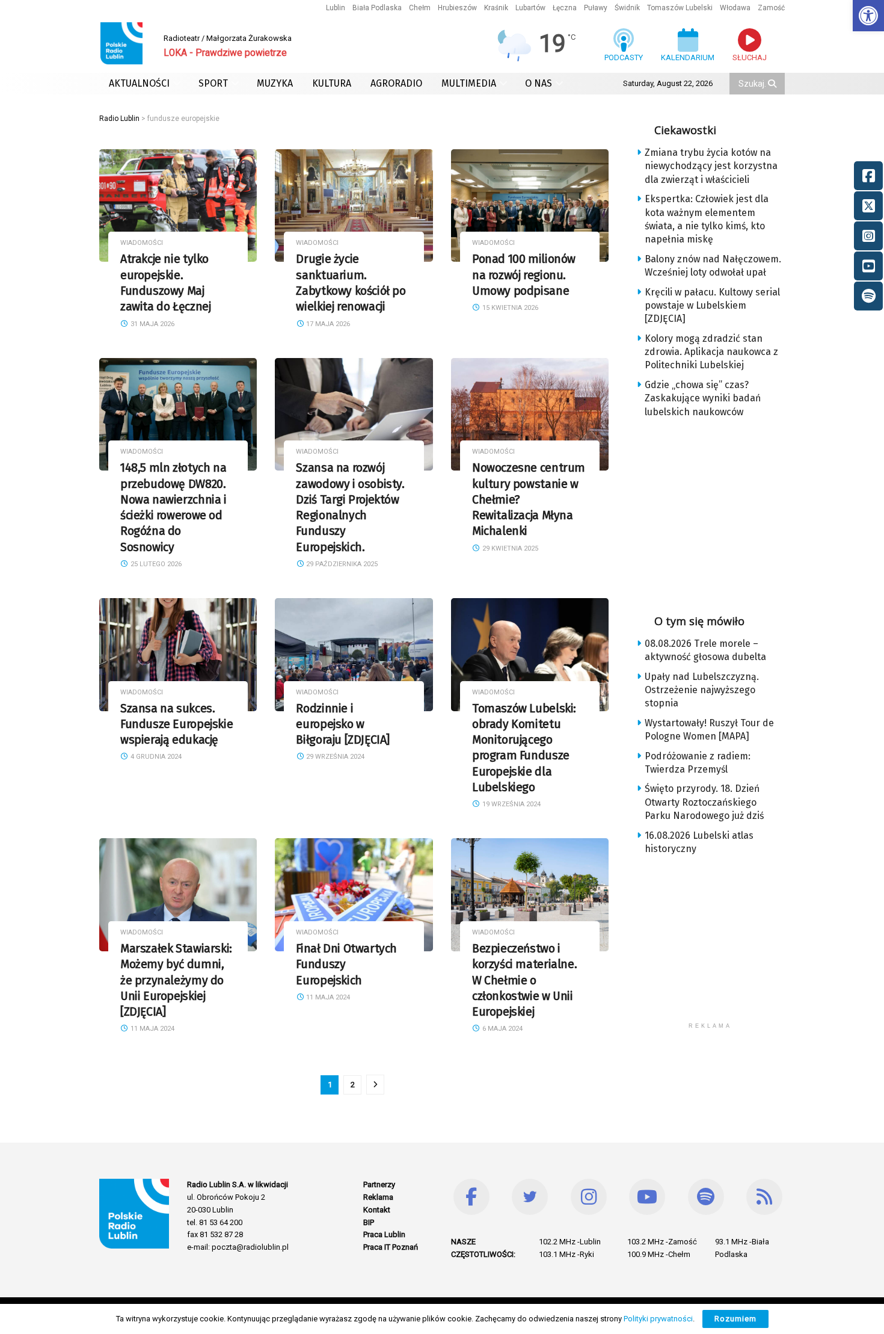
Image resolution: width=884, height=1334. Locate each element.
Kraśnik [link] (496, 8)
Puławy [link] (595, 8)
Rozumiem (735, 1318)
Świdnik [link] (627, 8)
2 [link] (353, 1084)
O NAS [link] (538, 83)
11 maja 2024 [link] (151, 1029)
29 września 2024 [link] (334, 757)
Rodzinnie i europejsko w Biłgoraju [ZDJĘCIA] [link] (343, 724)
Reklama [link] (378, 1197)
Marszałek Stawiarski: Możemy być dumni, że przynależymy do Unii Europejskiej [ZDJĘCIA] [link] (176, 980)
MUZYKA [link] (275, 83)
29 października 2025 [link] (341, 564)
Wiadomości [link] (141, 242)
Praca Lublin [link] (384, 1234)
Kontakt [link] (376, 1209)
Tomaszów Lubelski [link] (680, 8)
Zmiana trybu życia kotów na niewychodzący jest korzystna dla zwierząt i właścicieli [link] (711, 166)
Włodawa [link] (735, 8)
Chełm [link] (420, 8)
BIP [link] (368, 1222)
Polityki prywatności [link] (658, 1318)
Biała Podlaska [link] (377, 8)
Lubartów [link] (530, 8)
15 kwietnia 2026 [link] (509, 308)
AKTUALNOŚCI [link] (139, 83)
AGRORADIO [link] (396, 83)
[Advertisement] (719, 512)
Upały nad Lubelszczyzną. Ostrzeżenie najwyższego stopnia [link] (702, 690)
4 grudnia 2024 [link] (155, 757)
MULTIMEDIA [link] (468, 83)
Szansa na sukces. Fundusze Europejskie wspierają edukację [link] (176, 724)
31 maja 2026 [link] (151, 324)
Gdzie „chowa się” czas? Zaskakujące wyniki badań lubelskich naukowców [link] (703, 398)
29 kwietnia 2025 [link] (509, 548)
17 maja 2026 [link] (327, 324)
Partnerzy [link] (379, 1184)
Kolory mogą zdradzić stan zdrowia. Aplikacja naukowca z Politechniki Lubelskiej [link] (711, 352)
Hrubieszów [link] (457, 8)
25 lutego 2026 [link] (155, 564)
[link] (868, 15)
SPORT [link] (213, 83)
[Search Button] (773, 83)
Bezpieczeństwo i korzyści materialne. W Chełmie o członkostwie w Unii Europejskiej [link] (524, 980)
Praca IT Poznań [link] (390, 1247)
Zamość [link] (771, 8)
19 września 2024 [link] (510, 804)
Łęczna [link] (565, 8)
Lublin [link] (335, 8)
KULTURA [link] (331, 83)
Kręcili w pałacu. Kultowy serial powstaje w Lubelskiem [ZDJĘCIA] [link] (712, 305)
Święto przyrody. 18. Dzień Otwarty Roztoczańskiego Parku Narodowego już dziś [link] (704, 802)
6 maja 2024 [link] (501, 1029)
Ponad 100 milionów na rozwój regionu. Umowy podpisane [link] (524, 275)
